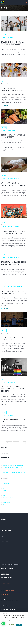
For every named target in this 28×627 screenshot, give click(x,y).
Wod (4, 504)
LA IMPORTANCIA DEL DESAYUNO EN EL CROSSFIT (13, 465)
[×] (3, 623)
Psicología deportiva (8, 497)
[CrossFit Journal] (13, 574)
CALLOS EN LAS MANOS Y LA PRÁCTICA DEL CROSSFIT (14, 462)
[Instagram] (2, 536)
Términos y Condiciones (8, 590)
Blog (4, 485)
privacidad (21, 620)
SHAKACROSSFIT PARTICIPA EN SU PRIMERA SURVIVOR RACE (14, 473)
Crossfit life (16, 178)
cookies (14, 620)
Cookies (4, 586)
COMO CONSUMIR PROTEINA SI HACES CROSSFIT (13, 467)
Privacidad (5, 594)
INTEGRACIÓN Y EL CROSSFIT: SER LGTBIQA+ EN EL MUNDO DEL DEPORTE (12, 389)
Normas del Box (6, 583)
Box (9, 286)
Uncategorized (18, 226)
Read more (6, 59)
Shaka (4, 37)
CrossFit (10, 37)
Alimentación (11, 130)
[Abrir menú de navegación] (26, 2)
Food (23, 333)
